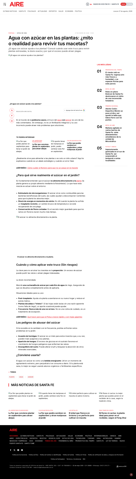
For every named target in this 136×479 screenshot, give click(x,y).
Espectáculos (21, 438)
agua (59, 120)
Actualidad (42, 11)
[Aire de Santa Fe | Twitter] (14, 450)
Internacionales (101, 436)
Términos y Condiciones (74, 459)
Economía (69, 11)
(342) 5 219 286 (27, 467)
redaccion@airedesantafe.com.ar (43, 467)
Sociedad (39, 441)
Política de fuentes (68, 455)
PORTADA (11, 33)
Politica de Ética (33, 455)
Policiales (32, 11)
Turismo (91, 438)
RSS (84, 459)
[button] (4, 4)
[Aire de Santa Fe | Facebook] (11, 450)
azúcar (68, 120)
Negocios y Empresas (18, 441)
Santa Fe (22, 11)
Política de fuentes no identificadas (50, 455)
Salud (60, 11)
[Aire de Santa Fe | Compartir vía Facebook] (12, 115)
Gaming (118, 438)
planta (79, 181)
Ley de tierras (112, 441)
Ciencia (113, 436)
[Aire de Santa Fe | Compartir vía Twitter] (12, 110)
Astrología (107, 438)
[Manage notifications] (131, 474)
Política (78, 11)
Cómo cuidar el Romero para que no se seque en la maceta (52, 168)
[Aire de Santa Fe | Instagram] (18, 450)
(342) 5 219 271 (104, 465)
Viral (99, 438)
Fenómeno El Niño (66, 441)
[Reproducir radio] (87, 4)
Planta (11, 377)
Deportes (53, 11)
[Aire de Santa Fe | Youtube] (22, 450)
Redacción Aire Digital (24, 111)
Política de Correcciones (19, 455)
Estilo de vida (22, 33)
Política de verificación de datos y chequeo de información (106, 455)
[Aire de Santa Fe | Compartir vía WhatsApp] (12, 121)
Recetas (43, 438)
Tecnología (80, 438)
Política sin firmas (81, 455)
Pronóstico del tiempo (84, 441)
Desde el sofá (54, 438)
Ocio (31, 441)
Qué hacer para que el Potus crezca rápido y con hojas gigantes (54, 317)
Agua (21, 377)
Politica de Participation (58, 459)
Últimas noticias (10, 11)
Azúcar (30, 377)
